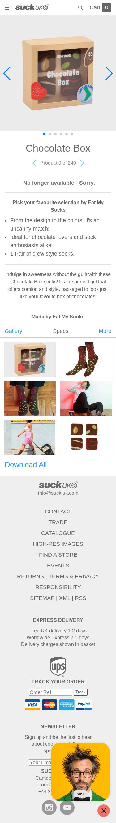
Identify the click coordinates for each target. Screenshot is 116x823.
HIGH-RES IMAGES (58, 544)
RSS (80, 598)
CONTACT (58, 511)
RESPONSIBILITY (58, 587)
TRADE (58, 522)
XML (64, 598)
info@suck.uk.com (58, 493)
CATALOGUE (58, 533)
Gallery (13, 331)
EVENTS (58, 565)
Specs (60, 331)
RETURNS (30, 576)
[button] (7, 73)
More (105, 331)
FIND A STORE (58, 555)
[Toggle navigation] (8, 8)
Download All (26, 464)
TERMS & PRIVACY (74, 576)
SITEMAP (42, 598)
